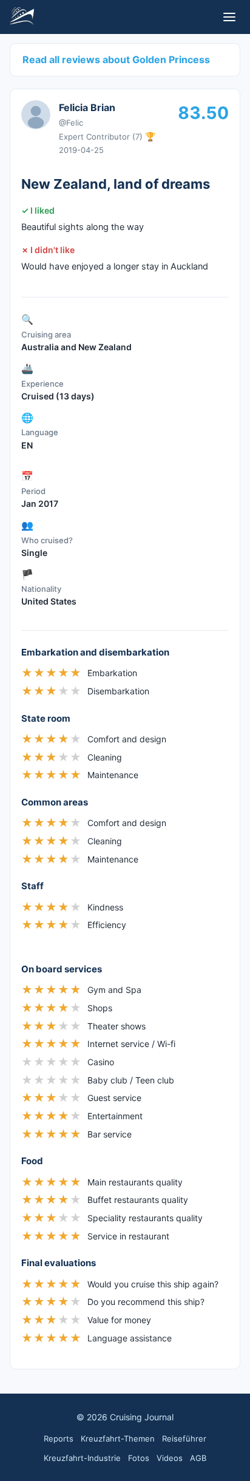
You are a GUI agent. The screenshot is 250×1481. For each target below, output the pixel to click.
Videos (170, 1458)
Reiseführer (184, 1438)
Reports (58, 1438)
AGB (198, 1458)
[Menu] (229, 17)
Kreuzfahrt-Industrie (82, 1458)
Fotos (138, 1458)
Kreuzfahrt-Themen (118, 1438)
